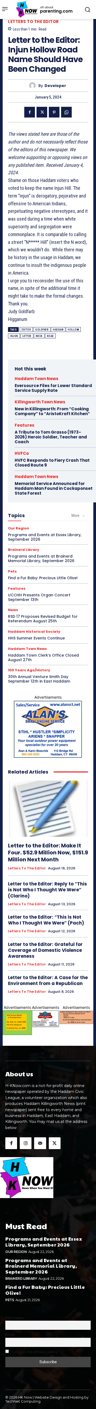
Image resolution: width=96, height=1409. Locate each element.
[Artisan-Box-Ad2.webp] (17, 1022)
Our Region (18, 528)
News (13, 610)
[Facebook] (29, 112)
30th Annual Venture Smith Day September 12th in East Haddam (39, 679)
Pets (12, 571)
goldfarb (42, 329)
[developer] (33, 85)
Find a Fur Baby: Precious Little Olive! (43, 578)
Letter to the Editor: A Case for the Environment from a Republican (48, 980)
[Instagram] (25, 1143)
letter (26, 336)
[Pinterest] (54, 112)
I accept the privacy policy (34, 1352)
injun (14, 336)
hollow (73, 329)
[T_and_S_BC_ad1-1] (45, 1018)
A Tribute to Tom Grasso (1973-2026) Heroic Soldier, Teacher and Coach (51, 437)
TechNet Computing (23, 1401)
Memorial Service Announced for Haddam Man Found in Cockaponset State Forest (54, 488)
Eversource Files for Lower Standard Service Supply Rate (53, 388)
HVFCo (22, 453)
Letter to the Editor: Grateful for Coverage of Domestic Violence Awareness (45, 950)
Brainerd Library (23, 549)
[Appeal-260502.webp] (76, 1017)
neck (39, 336)
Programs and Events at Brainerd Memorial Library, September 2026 (41, 558)
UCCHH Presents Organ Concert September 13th (39, 597)
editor (26, 329)
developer (55, 86)
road (50, 336)
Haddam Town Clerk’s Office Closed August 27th (43, 657)
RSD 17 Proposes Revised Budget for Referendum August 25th (43, 619)
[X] (42, 112)
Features (24, 425)
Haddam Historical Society (34, 631)
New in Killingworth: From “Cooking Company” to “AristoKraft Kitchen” (52, 411)
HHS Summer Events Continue (36, 638)
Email (9, 1334)
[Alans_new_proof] (48, 729)
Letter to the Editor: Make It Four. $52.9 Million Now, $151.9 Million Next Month (48, 852)
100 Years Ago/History (29, 670)
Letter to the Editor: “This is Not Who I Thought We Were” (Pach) (46, 920)
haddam (58, 329)
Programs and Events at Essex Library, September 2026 (44, 537)
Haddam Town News (36, 379)
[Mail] (40, 1143)
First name (14, 1318)
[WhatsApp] (66, 112)
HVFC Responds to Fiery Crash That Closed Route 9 (52, 462)
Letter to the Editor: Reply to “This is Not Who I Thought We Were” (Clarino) (47, 890)
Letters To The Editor (33, 22)
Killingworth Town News (40, 402)
